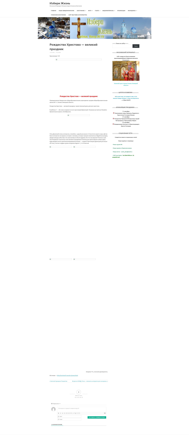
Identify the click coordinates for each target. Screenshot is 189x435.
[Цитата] (71, 413)
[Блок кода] (73, 413)
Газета (97, 10)
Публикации (121, 10)
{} (77, 413)
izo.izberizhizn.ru (127, 155)
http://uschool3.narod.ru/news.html (67, 375)
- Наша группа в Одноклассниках (122, 148)
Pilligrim (58, 52)
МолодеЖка (132, 10)
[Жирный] (59, 413)
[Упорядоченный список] (67, 413)
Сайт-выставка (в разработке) (77, 15)
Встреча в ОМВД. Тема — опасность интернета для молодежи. (89, 381)
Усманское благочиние (58, 15)
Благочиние (81, 10)
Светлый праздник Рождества (58, 381)
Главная (53, 10)
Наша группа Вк (118, 144)
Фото (89, 10)
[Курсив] (61, 413)
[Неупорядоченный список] (69, 413)
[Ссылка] (75, 413)
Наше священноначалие (66, 10)
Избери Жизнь (60, 3)
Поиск (136, 46)
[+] (79, 413)
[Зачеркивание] (65, 413)
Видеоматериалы (108, 10)
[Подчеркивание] (63, 413)
